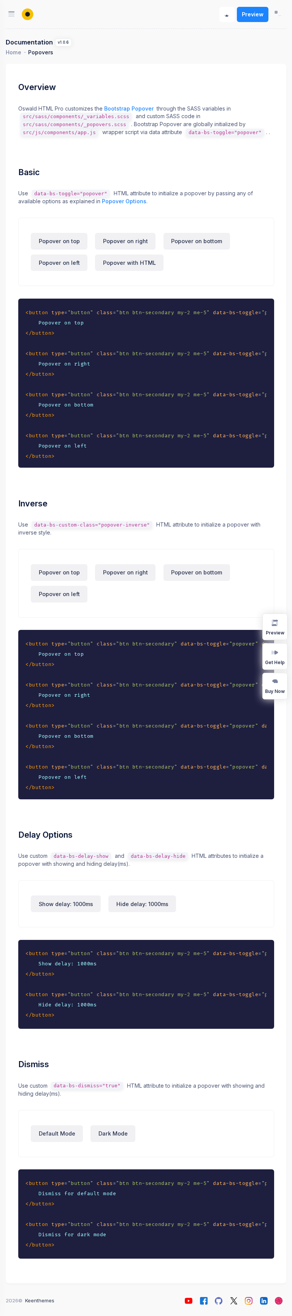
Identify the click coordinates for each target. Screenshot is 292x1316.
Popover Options (124, 201)
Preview (252, 14)
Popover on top (59, 241)
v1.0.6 (63, 42)
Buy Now (275, 691)
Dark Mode (113, 1133)
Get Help (275, 662)
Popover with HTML (129, 262)
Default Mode (57, 1133)
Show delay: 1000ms (66, 904)
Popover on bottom (196, 241)
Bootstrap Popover (129, 108)
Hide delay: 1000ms (142, 904)
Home (13, 52)
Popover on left (59, 262)
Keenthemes (39, 1300)
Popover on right (125, 241)
